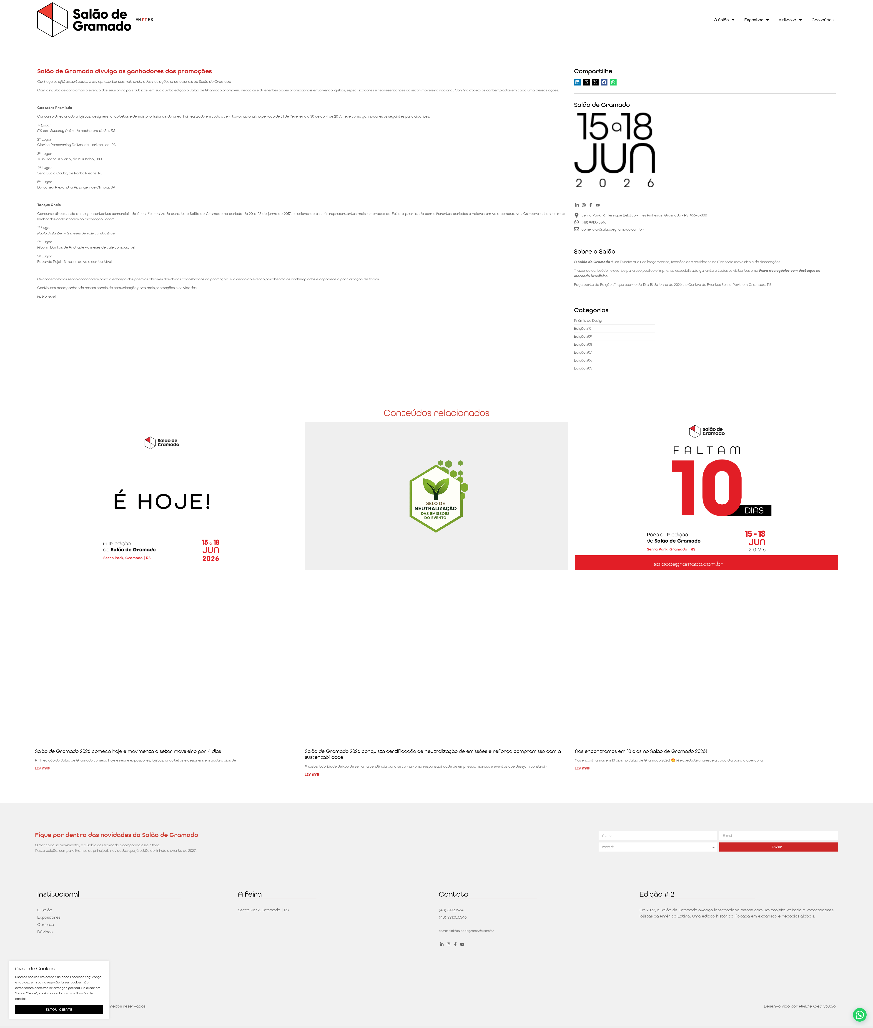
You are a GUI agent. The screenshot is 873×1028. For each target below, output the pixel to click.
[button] (577, 82)
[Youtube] (597, 205)
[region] (59, 990)
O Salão (721, 19)
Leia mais (42, 768)
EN (138, 20)
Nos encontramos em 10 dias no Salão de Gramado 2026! (641, 751)
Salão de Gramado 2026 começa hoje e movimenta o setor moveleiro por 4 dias (128, 751)
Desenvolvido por (800, 1006)
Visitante (787, 19)
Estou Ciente (59, 1009)
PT (144, 20)
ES (150, 20)
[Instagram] (584, 205)
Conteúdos (822, 19)
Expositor (753, 19)
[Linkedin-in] (577, 205)
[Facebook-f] (591, 205)
